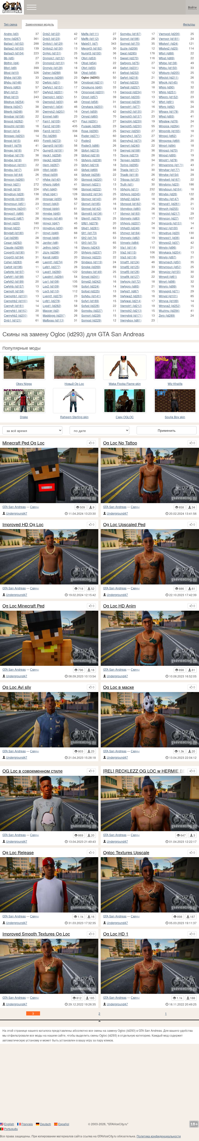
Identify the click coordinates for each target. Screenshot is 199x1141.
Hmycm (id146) (53, 218)
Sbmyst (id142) (91, 208)
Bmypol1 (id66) (14, 213)
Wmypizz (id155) (170, 272)
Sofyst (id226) (90, 306)
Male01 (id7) (89, 43)
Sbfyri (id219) (90, 165)
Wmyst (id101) (168, 296)
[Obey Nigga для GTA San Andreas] (24, 367)
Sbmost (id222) (91, 189)
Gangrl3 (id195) (53, 145)
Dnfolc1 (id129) (53, 43)
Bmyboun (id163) (15, 165)
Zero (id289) (167, 315)
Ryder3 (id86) (90, 145)
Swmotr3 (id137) (131, 116)
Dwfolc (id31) (51, 82)
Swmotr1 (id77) (130, 106)
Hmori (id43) (51, 204)
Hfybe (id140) (52, 179)
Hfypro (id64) (51, 184)
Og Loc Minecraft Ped (23, 605)
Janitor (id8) (50, 242)
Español (63, 1124)
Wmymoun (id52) (170, 267)
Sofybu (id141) (91, 296)
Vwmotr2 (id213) (131, 310)
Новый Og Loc (74, 383)
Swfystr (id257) (130, 87)
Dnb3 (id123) (51, 38)
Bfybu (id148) (13, 82)
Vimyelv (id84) (129, 242)
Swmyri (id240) (130, 145)
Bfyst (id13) (11, 97)
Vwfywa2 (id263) (131, 296)
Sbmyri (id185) (91, 204)
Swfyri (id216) (129, 77)
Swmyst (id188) (130, 150)
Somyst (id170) (130, 43)
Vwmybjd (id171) (131, 315)
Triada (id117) (129, 170)
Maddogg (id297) (54, 315)
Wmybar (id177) (169, 170)
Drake (24, 417)
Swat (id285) (128, 53)
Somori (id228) (91, 315)
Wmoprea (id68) (169, 140)
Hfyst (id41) (50, 194)
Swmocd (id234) (131, 92)
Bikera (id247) (13, 106)
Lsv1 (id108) (51, 281)
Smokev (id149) (91, 272)
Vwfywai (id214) (130, 301)
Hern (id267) (51, 165)
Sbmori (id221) (91, 184)
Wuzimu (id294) (169, 310)
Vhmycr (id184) (130, 233)
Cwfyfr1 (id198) (14, 276)
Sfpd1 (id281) (90, 228)
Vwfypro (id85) (129, 286)
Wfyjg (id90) (166, 87)
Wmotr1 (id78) (168, 160)
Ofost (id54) (89, 63)
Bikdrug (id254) (14, 102)
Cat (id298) (11, 238)
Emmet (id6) (51, 116)
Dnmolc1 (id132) (54, 58)
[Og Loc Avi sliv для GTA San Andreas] (49, 719)
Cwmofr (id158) (14, 291)
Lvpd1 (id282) (52, 306)
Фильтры (189, 24)
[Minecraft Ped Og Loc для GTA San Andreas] (49, 475)
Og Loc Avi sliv (16, 687)
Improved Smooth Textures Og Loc (36, 933)
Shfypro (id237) (91, 252)
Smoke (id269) (91, 267)
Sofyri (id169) (90, 301)
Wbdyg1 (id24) (168, 43)
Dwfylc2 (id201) (53, 92)
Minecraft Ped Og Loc (23, 442)
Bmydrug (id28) (14, 194)
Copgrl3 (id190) (14, 252)
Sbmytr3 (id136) (91, 213)
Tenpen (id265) (130, 160)
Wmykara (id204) (170, 252)
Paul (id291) (89, 121)
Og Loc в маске (118, 687)
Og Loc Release (18, 852)
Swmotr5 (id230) (131, 126)
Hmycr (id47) (51, 223)
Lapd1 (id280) (52, 272)
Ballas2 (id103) (14, 48)
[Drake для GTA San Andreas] (24, 400)
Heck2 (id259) (52, 160)
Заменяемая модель (39, 24)
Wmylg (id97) (167, 257)
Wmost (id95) (167, 155)
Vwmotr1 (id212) (131, 306)
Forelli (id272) (52, 140)
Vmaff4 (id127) (130, 276)
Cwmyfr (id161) (14, 306)
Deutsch (45, 1124)
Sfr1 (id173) (89, 233)
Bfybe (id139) (13, 77)
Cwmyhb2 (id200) (15, 315)
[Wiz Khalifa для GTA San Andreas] (175, 367)
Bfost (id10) (11, 72)
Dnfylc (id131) (52, 53)
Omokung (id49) (92, 87)
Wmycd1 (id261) (169, 204)
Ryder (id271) (90, 136)
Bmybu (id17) (13, 170)
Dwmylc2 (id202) (54, 111)
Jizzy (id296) (51, 252)
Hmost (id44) (51, 208)
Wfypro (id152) (168, 97)
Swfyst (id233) (129, 82)
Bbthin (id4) (11, 63)
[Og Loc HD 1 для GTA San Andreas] (150, 966)
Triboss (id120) (130, 179)
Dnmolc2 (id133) (54, 63)
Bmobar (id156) (14, 116)
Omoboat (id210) (92, 82)
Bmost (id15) (12, 140)
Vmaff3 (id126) (130, 272)
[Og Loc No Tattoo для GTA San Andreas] (150, 475)
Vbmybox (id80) (130, 208)
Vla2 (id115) (128, 252)
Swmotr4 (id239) (131, 121)
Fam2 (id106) (51, 126)
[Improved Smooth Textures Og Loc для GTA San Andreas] (49, 966)
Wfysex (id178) (168, 111)
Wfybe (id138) (168, 63)
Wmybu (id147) (169, 199)
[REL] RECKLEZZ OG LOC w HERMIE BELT (144, 771)
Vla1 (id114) (128, 247)
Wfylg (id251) (167, 92)
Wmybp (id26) (168, 194)
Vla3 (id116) (128, 257)
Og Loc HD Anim (119, 605)
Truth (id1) (126, 184)
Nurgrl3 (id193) (91, 53)
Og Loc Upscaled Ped (124, 524)
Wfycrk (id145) (168, 82)
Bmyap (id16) (13, 150)
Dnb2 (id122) (51, 34)
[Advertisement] (99, 1083)
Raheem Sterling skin (74, 417)
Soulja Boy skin (175, 417)
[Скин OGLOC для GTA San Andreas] (124, 400)
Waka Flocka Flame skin (125, 383)
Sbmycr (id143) (91, 199)
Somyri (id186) (130, 38)
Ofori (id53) (88, 58)
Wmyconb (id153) (170, 223)
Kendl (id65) (51, 257)
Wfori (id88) (166, 53)
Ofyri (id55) (88, 68)
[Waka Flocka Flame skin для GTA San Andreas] (124, 367)
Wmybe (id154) (169, 174)
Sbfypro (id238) (91, 160)
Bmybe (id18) (13, 160)
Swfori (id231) (129, 68)
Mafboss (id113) (53, 320)
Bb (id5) (9, 58)
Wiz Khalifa (175, 383)
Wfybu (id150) (168, 68)
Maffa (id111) (90, 34)
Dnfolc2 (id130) (53, 48)
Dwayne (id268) (53, 77)
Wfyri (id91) (166, 102)
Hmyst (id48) (51, 238)
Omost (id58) (89, 102)
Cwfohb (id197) (14, 272)
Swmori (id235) (130, 97)
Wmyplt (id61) (168, 276)
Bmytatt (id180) (14, 233)
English (9, 1124)
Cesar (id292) (13, 242)
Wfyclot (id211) (168, 77)
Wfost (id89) (166, 58)
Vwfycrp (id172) (130, 281)
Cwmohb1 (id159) (16, 296)
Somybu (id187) (130, 34)
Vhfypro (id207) (130, 223)
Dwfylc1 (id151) (53, 87)
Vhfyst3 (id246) (130, 228)
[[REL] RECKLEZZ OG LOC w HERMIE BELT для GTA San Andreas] (150, 803)
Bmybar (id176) (14, 155)
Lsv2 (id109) (51, 286)
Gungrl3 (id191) (53, 150)
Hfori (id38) (50, 170)
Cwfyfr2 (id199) (14, 281)
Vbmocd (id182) (130, 204)
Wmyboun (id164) (170, 189)
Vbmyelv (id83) (130, 218)
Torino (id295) (129, 165)
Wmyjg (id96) (167, 247)
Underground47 (16, 513)
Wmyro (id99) (167, 286)
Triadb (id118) (129, 174)
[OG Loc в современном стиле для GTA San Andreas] (49, 803)
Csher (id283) (13, 262)
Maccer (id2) (51, 310)
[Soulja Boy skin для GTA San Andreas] (175, 400)
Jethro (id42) (51, 247)
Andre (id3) (11, 34)
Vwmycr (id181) (169, 38)
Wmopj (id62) (167, 136)
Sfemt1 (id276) (91, 218)
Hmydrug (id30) (53, 228)
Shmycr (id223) (91, 257)
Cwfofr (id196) (13, 267)
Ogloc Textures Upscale (126, 852)
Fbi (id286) (50, 136)
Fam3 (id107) (51, 131)
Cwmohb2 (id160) (16, 301)
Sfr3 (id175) (89, 242)
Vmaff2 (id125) (130, 267)
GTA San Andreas (14, 507)
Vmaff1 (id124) (130, 262)
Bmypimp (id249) (15, 208)
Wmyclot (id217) (169, 213)
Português (11, 1129)
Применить (166, 430)
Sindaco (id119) (91, 262)
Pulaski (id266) (91, 126)
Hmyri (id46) (51, 233)
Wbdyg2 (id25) (168, 48)
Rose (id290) (90, 131)
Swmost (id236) (130, 102)
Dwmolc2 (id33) (53, 102)
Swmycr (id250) (130, 131)
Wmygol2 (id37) (169, 242)
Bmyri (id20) (12, 223)
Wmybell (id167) (169, 179)
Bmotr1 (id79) (13, 145)
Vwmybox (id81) (130, 320)
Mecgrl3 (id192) (91, 48)
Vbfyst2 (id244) (130, 199)
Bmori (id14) (12, 131)
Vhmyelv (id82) (130, 238)
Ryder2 (86, 140)
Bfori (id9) (10, 68)
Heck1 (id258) (52, 155)
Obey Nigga (24, 383)
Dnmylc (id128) (53, 68)
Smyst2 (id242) (91, 281)
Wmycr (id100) (168, 228)
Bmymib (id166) (14, 199)
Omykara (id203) (92, 106)
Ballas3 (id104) (14, 53)
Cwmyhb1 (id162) (15, 310)
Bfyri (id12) (11, 92)
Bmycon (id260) (14, 179)
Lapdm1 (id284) (53, 276)
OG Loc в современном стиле (32, 771)
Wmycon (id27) (169, 218)
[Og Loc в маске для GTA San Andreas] (150, 719)
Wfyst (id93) (166, 116)
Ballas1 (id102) (14, 43)
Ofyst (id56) (88, 72)
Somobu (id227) (92, 310)
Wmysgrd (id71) (169, 291)
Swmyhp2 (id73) (131, 140)
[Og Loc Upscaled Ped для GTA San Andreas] (150, 556)
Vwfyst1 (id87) (129, 291)
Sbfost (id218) (90, 155)
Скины (34, 507)
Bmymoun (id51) (15, 204)
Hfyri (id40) (50, 189)
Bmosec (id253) (14, 136)
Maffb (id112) (90, 38)
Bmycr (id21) (12, 184)
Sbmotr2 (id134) (92, 194)
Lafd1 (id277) (51, 267)
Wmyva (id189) (169, 301)
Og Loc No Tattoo (120, 442)
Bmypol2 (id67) (14, 218)
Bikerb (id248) (13, 111)
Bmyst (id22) (12, 228)
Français (27, 1124)
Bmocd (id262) (13, 121)
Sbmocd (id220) (91, 179)
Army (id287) (12, 38)
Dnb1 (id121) (12, 320)
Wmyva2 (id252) (169, 306)
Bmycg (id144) (13, 174)
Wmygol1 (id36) (169, 238)
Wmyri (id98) (167, 281)
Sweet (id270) (129, 58)
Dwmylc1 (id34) (53, 106)
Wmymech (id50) (170, 262)
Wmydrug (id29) (169, 233)
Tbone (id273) (129, 155)
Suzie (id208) (129, 48)
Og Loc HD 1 (115, 933)
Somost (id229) (91, 320)
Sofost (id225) (90, 291)
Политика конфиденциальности (159, 1136)
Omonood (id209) (93, 92)
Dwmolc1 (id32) (53, 97)
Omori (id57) (89, 97)
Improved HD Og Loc (22, 524)
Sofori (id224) (90, 286)
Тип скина (10, 24)
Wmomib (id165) (170, 131)
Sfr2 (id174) (89, 238)
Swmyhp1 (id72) (131, 136)
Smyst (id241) (90, 276)
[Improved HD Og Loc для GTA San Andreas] (49, 556)
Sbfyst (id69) (89, 170)
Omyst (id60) (89, 116)
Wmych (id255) (169, 208)
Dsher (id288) (52, 72)
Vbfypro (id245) (130, 194)
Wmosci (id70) (168, 150)
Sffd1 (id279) (89, 223)
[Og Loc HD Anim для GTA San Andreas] (150, 638)
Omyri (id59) (89, 111)
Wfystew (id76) (168, 121)
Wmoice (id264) (169, 126)
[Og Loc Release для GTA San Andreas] (49, 885)
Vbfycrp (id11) (129, 189)
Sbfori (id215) (90, 150)
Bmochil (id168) (14, 126)
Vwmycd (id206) (169, 34)
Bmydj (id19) (12, 189)
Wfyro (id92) (167, 106)
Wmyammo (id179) (171, 165)
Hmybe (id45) (52, 213)
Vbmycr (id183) (130, 213)
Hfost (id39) (50, 174)
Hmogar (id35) (52, 199)
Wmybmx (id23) (169, 184)
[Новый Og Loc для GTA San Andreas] (74, 367)
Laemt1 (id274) (53, 262)
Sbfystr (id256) (90, 174)
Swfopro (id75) (130, 63)
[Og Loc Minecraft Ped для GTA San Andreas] (49, 638)
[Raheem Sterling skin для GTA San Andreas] (74, 400)
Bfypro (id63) (12, 87)
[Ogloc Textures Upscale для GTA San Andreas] (150, 885)
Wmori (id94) (167, 145)
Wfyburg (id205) (169, 72)
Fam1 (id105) (51, 121)
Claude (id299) (14, 247)
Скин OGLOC (125, 417)
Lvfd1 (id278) (51, 301)
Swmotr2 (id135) (131, 111)
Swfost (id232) (129, 72)
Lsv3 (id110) (51, 291)
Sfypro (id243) (90, 247)
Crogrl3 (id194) (14, 257)
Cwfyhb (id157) (14, 286)
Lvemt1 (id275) (53, 296)
